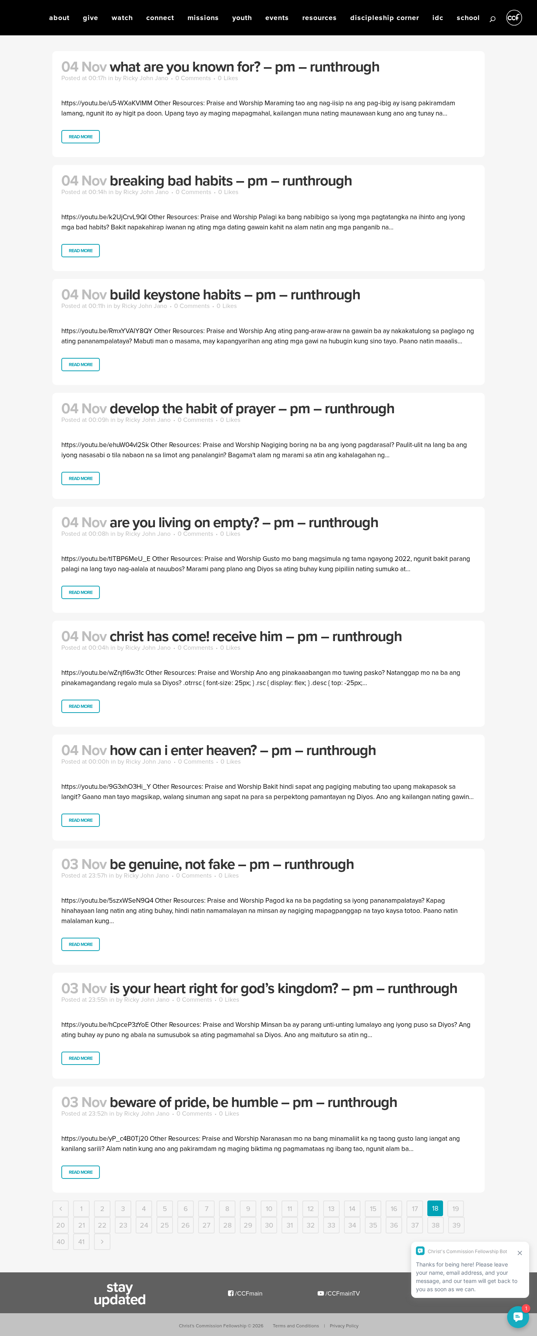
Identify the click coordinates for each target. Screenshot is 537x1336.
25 (164, 1225)
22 (102, 1225)
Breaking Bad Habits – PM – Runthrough (231, 180)
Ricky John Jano (145, 77)
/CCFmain (248, 1293)
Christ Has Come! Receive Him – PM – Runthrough (256, 636)
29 (248, 1225)
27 (206, 1225)
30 (269, 1225)
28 (227, 1225)
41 (81, 1241)
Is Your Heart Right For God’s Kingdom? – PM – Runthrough (283, 988)
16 (394, 1208)
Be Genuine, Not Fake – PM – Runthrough (232, 863)
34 (352, 1225)
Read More (80, 136)
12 (310, 1208)
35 (373, 1225)
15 (373, 1208)
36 (394, 1225)
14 (352, 1208)
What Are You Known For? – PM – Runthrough (244, 66)
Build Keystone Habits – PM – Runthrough (235, 294)
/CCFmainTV (342, 1293)
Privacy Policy (344, 1325)
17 (415, 1208)
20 (60, 1225)
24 (144, 1225)
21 (81, 1225)
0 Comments (193, 77)
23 (123, 1225)
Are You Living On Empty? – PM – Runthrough (244, 522)
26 (185, 1225)
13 (331, 1208)
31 (290, 1225)
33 (331, 1225)
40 (61, 1241)
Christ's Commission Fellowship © (221, 1325)
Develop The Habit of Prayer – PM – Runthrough (252, 408)
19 (455, 1208)
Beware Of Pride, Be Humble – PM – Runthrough (253, 1101)
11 (289, 1208)
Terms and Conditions (296, 1325)
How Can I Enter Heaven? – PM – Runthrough (243, 750)
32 (311, 1225)
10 (269, 1208)
